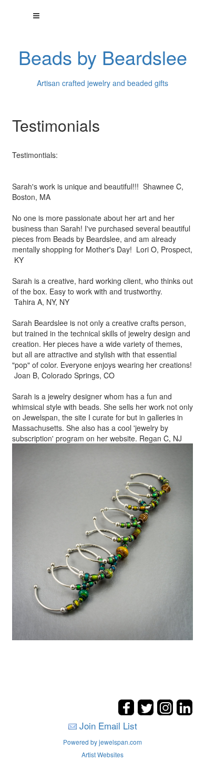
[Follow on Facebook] (127, 712)
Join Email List (108, 725)
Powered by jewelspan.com (102, 741)
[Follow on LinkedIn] (184, 712)
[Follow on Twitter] (147, 712)
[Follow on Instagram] (166, 712)
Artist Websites (102, 754)
